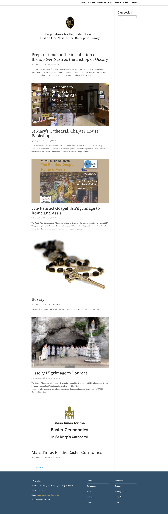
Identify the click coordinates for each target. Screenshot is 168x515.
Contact (133, 3)
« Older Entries (37, 468)
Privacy (117, 502)
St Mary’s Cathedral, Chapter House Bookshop (65, 134)
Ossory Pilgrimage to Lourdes (60, 373)
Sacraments (101, 3)
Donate (125, 3)
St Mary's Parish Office (40, 64)
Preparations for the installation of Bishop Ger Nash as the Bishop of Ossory (70, 57)
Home (83, 3)
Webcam (118, 3)
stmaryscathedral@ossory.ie (48, 495)
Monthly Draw (120, 491)
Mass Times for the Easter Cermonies (67, 452)
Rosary (38, 299)
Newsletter (119, 497)
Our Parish (91, 3)
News (110, 3)
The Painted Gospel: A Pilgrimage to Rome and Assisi (66, 211)
